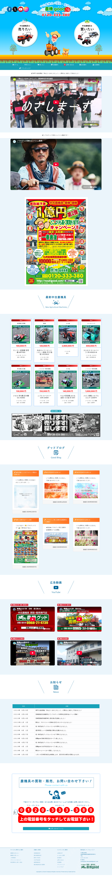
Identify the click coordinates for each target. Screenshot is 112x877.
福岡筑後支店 (37, 862)
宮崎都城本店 (37, 853)
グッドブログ (60, 866)
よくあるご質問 (61, 855)
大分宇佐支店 (37, 860)
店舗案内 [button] (55, 64)
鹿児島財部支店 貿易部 (39, 864)
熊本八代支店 (37, 857)
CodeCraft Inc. (72, 871)
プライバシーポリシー (15, 860)
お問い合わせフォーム (56, 828)
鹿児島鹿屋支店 (37, 855)
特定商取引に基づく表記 (16, 862)
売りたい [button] (28, 64)
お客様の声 (60, 853)
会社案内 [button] (83, 64)
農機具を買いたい (14, 855)
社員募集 (59, 862)
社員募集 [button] (97, 64)
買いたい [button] (42, 64)
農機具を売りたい (14, 853)
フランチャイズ (25, 68)
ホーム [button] (16, 64)
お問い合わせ (69, 64)
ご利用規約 (13, 857)
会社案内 (59, 857)
